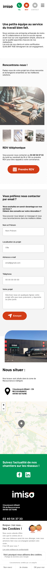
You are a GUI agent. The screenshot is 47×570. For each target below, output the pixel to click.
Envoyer (17, 316)
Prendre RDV (26, 169)
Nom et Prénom (9, 225)
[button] (21, 424)
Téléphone (7, 274)
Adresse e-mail (9, 257)
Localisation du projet (12, 242)
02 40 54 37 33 (13, 518)
